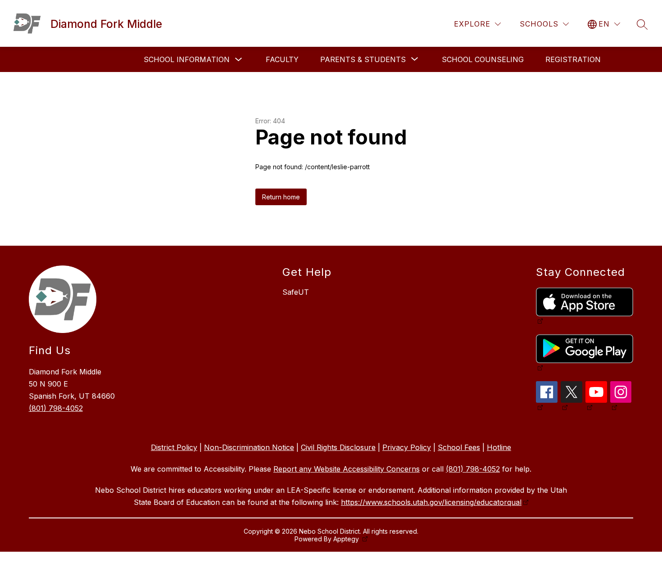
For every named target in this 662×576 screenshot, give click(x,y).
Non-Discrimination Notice (249, 447)
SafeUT (295, 292)
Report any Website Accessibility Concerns (346, 468)
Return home (281, 197)
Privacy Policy (406, 447)
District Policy (174, 447)
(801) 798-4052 (56, 408)
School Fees (459, 447)
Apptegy (347, 539)
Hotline (499, 447)
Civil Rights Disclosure (338, 447)
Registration (573, 59)
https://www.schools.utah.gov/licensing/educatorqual (431, 502)
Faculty (282, 59)
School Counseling (483, 59)
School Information (187, 59)
